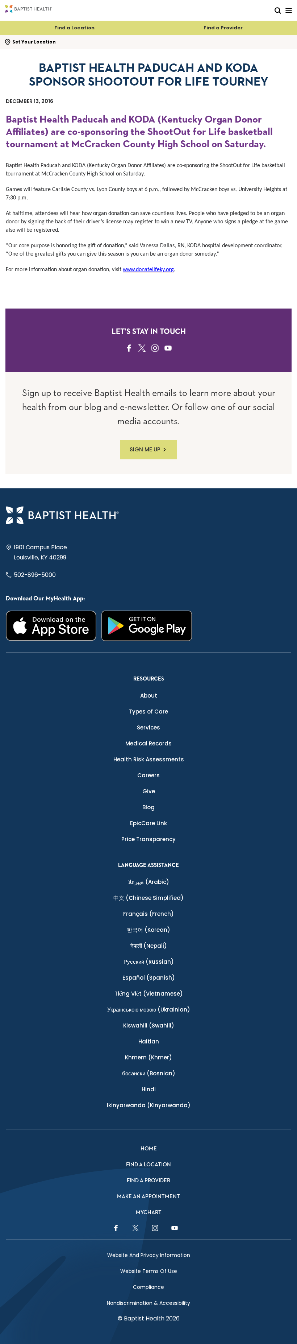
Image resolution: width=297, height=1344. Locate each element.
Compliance (148, 1287)
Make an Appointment (148, 1196)
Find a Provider (223, 27)
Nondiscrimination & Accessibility (148, 1303)
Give (148, 791)
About (148, 695)
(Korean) (148, 930)
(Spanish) (148, 977)
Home (149, 1148)
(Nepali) (148, 946)
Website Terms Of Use (148, 1271)
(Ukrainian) (148, 1009)
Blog (148, 807)
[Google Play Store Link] (146, 626)
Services (148, 727)
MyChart (149, 1212)
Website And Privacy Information (148, 1255)
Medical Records (148, 743)
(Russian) (149, 961)
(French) (148, 914)
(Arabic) (148, 882)
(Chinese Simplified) (148, 898)
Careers (148, 775)
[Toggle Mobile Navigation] (288, 10)
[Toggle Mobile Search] (278, 10)
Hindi (149, 1089)
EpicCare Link (148, 823)
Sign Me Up (145, 449)
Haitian (148, 1041)
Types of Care (148, 711)
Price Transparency (148, 839)
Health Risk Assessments (148, 759)
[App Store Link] (51, 626)
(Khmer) (148, 1057)
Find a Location (74, 27)
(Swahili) (148, 1025)
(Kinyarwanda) (149, 1105)
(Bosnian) (148, 1073)
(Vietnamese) (148, 993)
